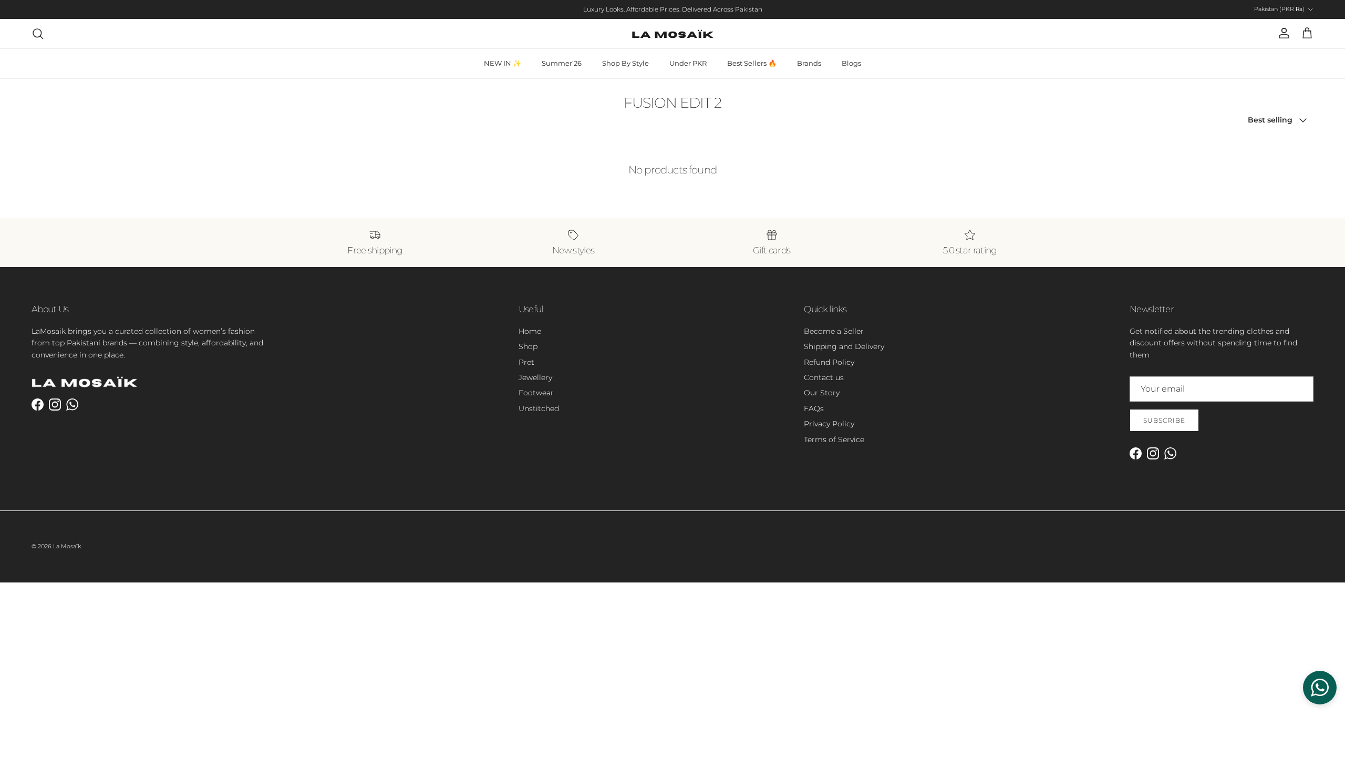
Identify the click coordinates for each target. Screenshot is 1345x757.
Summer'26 (562, 63)
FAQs (814, 408)
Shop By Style (625, 63)
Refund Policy (829, 362)
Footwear (536, 392)
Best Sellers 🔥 (752, 63)
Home (530, 331)
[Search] (38, 33)
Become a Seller (834, 331)
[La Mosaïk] (672, 33)
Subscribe (1164, 420)
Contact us (824, 377)
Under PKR (688, 63)
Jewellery (535, 377)
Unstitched (539, 408)
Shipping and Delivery (844, 346)
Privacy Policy (829, 423)
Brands (809, 63)
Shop (528, 346)
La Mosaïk (67, 546)
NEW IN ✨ (502, 63)
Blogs (851, 63)
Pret (526, 362)
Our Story (822, 392)
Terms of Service (834, 439)
